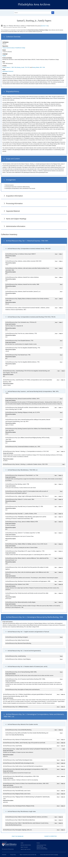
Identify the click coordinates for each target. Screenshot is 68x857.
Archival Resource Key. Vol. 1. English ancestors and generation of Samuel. (28, 631)
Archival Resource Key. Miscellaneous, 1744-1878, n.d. (23, 470)
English (4, 55)
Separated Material (13, 211)
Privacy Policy (13, 854)
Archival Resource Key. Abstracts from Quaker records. (23, 724)
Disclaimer (4, 854)
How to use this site (25, 849)
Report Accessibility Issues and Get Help (28, 854)
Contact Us (44, 25)
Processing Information (14, 203)
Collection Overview (13, 37)
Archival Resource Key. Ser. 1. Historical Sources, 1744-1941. (27, 241)
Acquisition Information (14, 196)
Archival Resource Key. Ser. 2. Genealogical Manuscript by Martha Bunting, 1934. (34, 617)
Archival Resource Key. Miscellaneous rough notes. (22, 811)
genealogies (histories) (7, 71)
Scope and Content (13, 159)
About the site (24, 847)
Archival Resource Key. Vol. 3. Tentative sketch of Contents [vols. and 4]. (27, 666)
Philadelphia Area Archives (34, 4)
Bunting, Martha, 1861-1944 (38, 67)
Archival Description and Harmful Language (49, 854)
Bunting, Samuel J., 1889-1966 (9, 67)
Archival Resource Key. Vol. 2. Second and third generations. (24, 650)
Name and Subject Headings (16, 219)
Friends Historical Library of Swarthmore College (13, 47)
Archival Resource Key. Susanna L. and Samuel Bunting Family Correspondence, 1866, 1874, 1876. (32, 392)
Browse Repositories (26, 845)
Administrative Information (15, 226)
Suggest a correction (50, 836)
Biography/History (12, 91)
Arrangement (11, 180)
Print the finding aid (17, 836)
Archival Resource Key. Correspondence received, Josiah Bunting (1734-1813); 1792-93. (32, 317)
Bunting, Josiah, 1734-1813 (23, 67)
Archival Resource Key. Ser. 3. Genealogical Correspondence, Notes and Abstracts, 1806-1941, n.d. (34, 715)
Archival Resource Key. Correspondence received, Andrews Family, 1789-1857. (29, 248)
